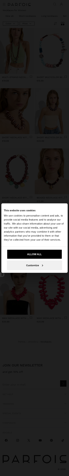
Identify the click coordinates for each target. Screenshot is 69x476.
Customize (32, 265)
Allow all (34, 254)
